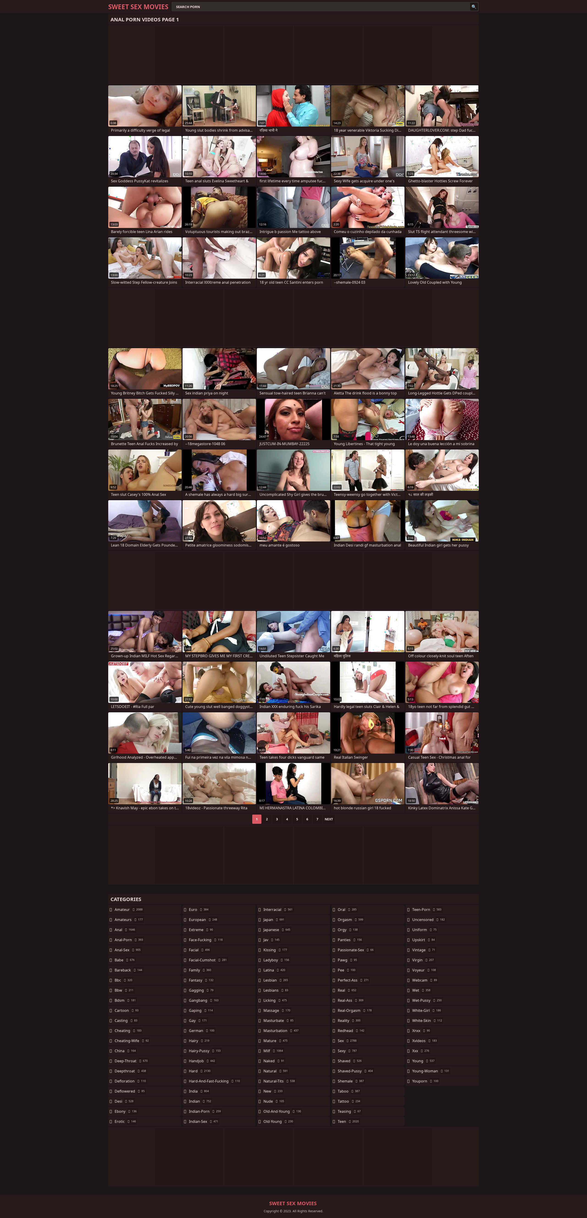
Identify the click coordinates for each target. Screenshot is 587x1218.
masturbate (278, 1020)
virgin (423, 960)
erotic (125, 1121)
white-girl (426, 1010)
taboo (349, 1091)
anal (125, 929)
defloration (130, 1081)
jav (271, 939)
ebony (126, 1111)
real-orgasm (355, 1010)
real (347, 990)
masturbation (281, 1030)
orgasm (350, 919)
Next (329, 819)
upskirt (423, 939)
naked (273, 1060)
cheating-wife (132, 1040)
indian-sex (203, 1121)
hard (199, 1071)
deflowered (130, 1091)
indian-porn (205, 1111)
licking (275, 1000)
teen (348, 1121)
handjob (202, 1060)
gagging (201, 990)
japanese (276, 929)
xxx (420, 1050)
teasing (349, 1111)
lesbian (275, 980)
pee (346, 970)
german (201, 1030)
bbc (123, 980)
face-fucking (206, 939)
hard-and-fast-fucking (214, 1081)
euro (198, 909)
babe (125, 960)
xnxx (421, 1030)
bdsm (125, 1000)
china (125, 1050)
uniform (424, 929)
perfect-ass (353, 980)
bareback (128, 970)
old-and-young (282, 1111)
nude (273, 1101)
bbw (124, 990)
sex (347, 1040)
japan (273, 919)
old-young (278, 1121)
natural (275, 1071)
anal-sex (128, 949)
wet (421, 990)
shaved (350, 1060)
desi (124, 1101)
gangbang (204, 1000)
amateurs (129, 919)
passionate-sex (356, 949)
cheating (128, 1030)
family (200, 970)
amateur (129, 909)
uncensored (428, 919)
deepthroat (130, 1071)
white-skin (427, 1020)
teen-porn (426, 909)
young (423, 1060)
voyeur (424, 970)
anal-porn (129, 939)
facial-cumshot (208, 960)
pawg (347, 960)
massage (276, 1010)
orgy (348, 929)
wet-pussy (427, 1000)
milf (273, 1050)
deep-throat (131, 1060)
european (203, 919)
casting (126, 1020)
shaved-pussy (355, 1071)
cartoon (126, 1010)
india (199, 1091)
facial (199, 949)
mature (275, 1040)
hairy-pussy (205, 1050)
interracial (278, 909)
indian (200, 1101)
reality (349, 1020)
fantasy (201, 980)
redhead (351, 1030)
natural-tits (279, 1081)
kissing (275, 949)
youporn (425, 1081)
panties (350, 939)
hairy (199, 1040)
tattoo (349, 1101)
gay (198, 1020)
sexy (347, 1050)
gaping (201, 1010)
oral (347, 909)
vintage (423, 949)
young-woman (430, 1071)
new (272, 1091)
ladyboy (276, 960)
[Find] (474, 7)
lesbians (275, 990)
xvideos (424, 1040)
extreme (201, 929)
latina (274, 970)
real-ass (350, 1000)
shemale (351, 1081)
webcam (424, 980)
